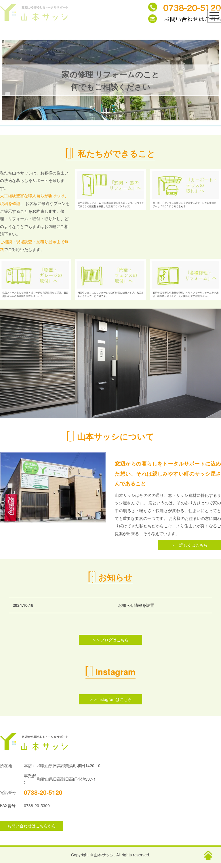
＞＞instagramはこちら (110, 699)
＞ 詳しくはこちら (189, 545)
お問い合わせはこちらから (31, 825)
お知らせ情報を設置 (136, 605)
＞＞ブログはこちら (110, 640)
